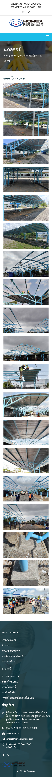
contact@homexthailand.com (19, 738)
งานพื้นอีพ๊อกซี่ (9, 687)
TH (23, 11)
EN (29, 11)
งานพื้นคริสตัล (8, 692)
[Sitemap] (2, 753)
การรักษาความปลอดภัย (13, 656)
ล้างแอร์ (5, 645)
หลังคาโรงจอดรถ (10, 681)
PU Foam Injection (10, 676)
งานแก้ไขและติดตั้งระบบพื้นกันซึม (18, 697)
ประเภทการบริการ (11, 650)
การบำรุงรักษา (9, 661)
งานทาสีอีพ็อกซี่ (9, 639)
